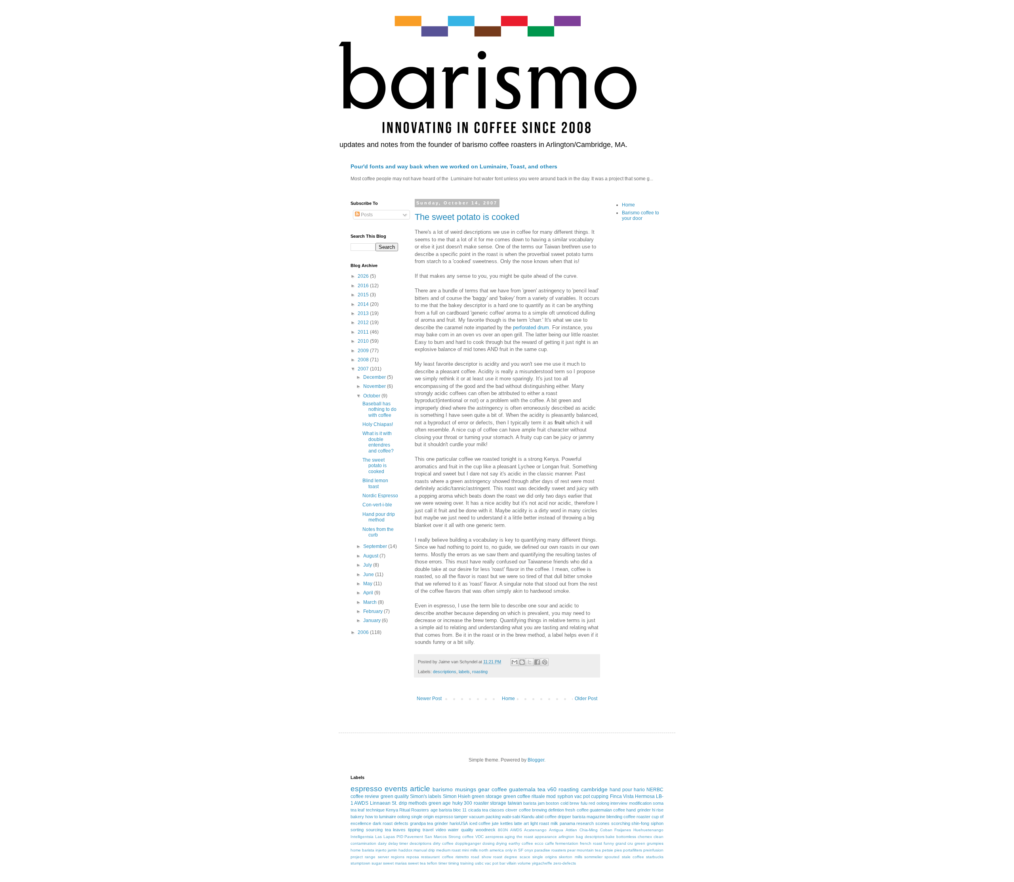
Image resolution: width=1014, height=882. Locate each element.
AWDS (516, 830)
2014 (364, 304)
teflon (432, 863)
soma (658, 803)
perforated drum (531, 327)
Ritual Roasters (414, 810)
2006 (364, 632)
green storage (487, 796)
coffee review (365, 796)
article (420, 789)
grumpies (655, 843)
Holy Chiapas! (377, 424)
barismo (443, 789)
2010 (364, 341)
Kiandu (527, 816)
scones (602, 823)
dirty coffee (443, 843)
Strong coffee (461, 836)
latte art (521, 823)
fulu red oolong (595, 803)
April (368, 593)
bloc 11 (460, 810)
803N (503, 830)
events (396, 789)
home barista (362, 850)
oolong (403, 816)
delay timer (398, 843)
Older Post (586, 698)
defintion (556, 810)
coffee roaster (636, 816)
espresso (366, 789)
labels (464, 671)
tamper (461, 816)
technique (375, 810)
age (434, 810)
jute (495, 823)
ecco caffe (544, 843)
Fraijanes (622, 830)
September (375, 546)
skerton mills (570, 857)
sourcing (374, 829)
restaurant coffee (437, 857)
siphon (657, 823)
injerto (381, 850)
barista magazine (588, 816)
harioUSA (459, 823)
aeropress (494, 836)
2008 (364, 360)
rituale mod (544, 796)
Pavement (413, 836)
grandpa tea (421, 823)
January (372, 620)
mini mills (470, 850)
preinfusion (653, 850)
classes (496, 810)
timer (442, 863)
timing (453, 863)
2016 (364, 285)
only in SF (514, 850)
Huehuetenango (648, 830)
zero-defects (564, 863)
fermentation (566, 843)
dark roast (383, 823)
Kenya (392, 810)
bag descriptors (590, 836)
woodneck (486, 829)
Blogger (536, 760)
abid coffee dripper (553, 816)
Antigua (556, 830)
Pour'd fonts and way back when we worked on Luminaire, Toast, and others (454, 166)
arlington (566, 836)
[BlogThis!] (522, 662)
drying (501, 843)
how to (371, 816)
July (368, 565)
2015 (364, 295)
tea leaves (395, 829)
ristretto (462, 857)
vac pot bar (495, 863)
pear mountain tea (584, 850)
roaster (481, 803)
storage (498, 803)
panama (567, 823)
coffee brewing (533, 810)
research (585, 823)
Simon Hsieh (457, 796)
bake (610, 836)
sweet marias (395, 863)
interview (618, 803)
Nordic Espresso (380, 495)
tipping (414, 829)
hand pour (621, 789)
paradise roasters (550, 850)
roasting (480, 671)
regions (397, 857)
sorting (357, 829)
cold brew (569, 803)
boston (552, 803)
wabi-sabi (511, 816)
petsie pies (612, 850)
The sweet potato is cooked (467, 217)
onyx (528, 850)
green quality (395, 796)
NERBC (654, 789)
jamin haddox (400, 850)
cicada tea (478, 810)
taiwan (515, 803)
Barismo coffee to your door (640, 215)
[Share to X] (530, 662)
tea (541, 789)
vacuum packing (485, 816)
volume (524, 863)
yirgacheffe (542, 863)
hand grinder (638, 810)
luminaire (387, 816)
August (371, 556)
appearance (546, 836)
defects (401, 823)
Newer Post (429, 698)
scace (525, 857)
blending (614, 816)
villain (512, 863)
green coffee (516, 796)
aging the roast (519, 836)
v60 (552, 789)
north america (491, 850)
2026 (364, 276)
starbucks (654, 857)
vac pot (582, 796)
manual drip (424, 850)
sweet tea (417, 863)
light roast (539, 823)
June (369, 574)
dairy (382, 843)
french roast (591, 843)
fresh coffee (576, 810)
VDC (479, 836)
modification (640, 803)
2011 (364, 332)
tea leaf (357, 810)
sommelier (593, 857)
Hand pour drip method (378, 517)
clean (658, 836)
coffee (499, 789)
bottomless (626, 836)
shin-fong (640, 823)
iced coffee (480, 823)
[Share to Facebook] (537, 662)
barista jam (533, 803)
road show (481, 857)
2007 (364, 369)
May (368, 583)
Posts (366, 215)
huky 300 (462, 803)
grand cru (624, 843)
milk (554, 823)
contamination (363, 843)
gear (484, 789)
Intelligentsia (362, 836)
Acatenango (535, 830)
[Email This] (514, 662)
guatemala (522, 789)
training (467, 863)
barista (445, 810)
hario (639, 789)
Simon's (418, 796)
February (373, 611)
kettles (506, 823)
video (441, 829)
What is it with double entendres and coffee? (378, 442)
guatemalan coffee (607, 810)
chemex (645, 836)
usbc (479, 863)
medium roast (448, 850)
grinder (441, 823)
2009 (364, 350)
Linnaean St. (383, 803)
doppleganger (468, 843)
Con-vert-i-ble (377, 505)
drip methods (413, 803)
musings (465, 789)
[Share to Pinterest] (545, 662)
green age (440, 803)
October (372, 396)
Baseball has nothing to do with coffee (379, 409)
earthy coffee (521, 843)
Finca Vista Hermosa (632, 796)
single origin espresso (432, 816)
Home (508, 698)
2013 (364, 313)
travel (428, 829)
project (357, 857)
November (375, 386)
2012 (364, 322)
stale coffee (633, 857)
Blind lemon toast (375, 483)
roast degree (505, 857)
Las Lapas (385, 836)
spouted (611, 857)
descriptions (444, 671)
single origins (544, 857)
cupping (599, 796)
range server (377, 857)
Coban (606, 830)
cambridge (594, 789)
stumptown (360, 863)
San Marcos (436, 836)
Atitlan (571, 830)
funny (609, 843)
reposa (412, 857)
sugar (377, 863)
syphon (565, 796)
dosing (488, 843)
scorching (620, 823)
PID (399, 836)
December (375, 377)
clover (511, 810)
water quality (460, 829)
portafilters (632, 850)
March (370, 602)
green (640, 843)
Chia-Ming (588, 830)
